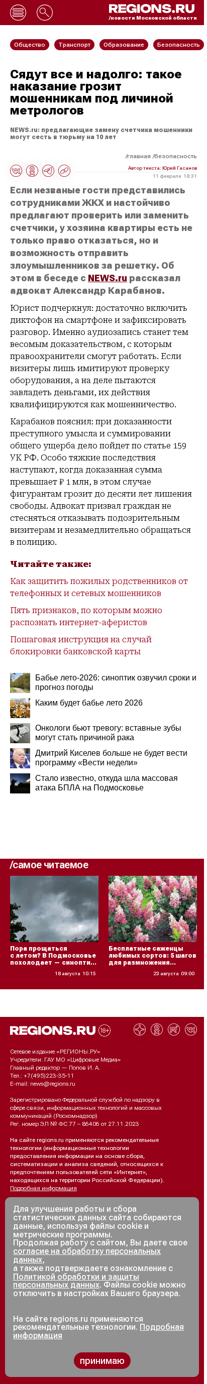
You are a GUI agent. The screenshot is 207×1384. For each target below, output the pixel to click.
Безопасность (175, 156)
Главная (139, 156)
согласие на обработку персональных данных (87, 1255)
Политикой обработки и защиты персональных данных (76, 1281)
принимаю (102, 1360)
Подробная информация (43, 1188)
